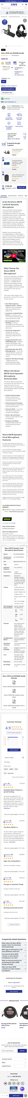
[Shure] (7, 521)
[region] (14, 737)
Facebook (14, 1083)
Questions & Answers (14, 978)
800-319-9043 (14, 138)
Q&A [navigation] (25, 196)
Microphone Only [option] (7, 92)
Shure (3, 50)
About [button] (3, 1062)
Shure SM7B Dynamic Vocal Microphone (17, 150)
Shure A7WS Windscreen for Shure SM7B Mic (18, 175)
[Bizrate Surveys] (15, 1090)
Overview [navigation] (4, 196)
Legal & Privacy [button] (6, 1066)
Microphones (4, 16)
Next (25, 1012)
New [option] (3, 81)
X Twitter (22, 1083)
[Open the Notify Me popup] (4, 107)
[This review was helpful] (20, 814)
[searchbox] (13, 757)
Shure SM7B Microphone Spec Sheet (14, 696)
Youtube (5, 1083)
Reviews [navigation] (20, 196)
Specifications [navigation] (12, 196)
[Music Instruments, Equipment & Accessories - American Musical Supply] (14, 4)
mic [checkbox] (5, 773)
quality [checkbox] (11, 769)
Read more (7, 808)
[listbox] (14, 82)
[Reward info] (8, 69)
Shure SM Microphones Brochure (14, 686)
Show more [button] (11, 773)
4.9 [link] (9, 55)
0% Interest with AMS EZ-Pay (22, 63)
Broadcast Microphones (14, 16)
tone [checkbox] (16, 769)
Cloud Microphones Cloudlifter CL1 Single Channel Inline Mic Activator (17, 163)
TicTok (18, 1083)
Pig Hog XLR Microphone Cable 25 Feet (8, 1024)
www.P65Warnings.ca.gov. (16, 511)
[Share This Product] (25, 20)
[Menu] (2, 4)
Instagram (9, 1083)
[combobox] (14, 8)
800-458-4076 (17, 1076)
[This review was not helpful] (22, 814)
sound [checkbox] (5, 769)
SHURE (13, 523)
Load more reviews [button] (14, 924)
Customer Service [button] (7, 1059)
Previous (2, 1012)
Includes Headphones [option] (8, 89)
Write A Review (14, 750)
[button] (26, 4)
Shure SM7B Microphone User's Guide (14, 707)
